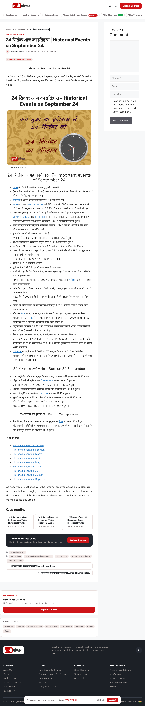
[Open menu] (6, 5)
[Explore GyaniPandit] (116, 5)
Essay (7, 631)
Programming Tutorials (120, 670)
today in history (15, 560)
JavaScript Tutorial (118, 678)
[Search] (109, 5)
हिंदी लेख (113, 686)
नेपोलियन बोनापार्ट (36, 204)
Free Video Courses (118, 682)
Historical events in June (27, 466)
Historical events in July (26, 470)
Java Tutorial (115, 674)
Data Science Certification (50, 670)
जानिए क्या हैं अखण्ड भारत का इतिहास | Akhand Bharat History (65, 573)
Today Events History (81, 556)
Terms (123, 701)
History (21, 626)
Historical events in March (27, 454)
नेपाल (23, 313)
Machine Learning (31, 15)
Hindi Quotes (51, 626)
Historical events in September (30, 479)
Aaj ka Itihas (15, 556)
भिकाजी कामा (47, 380)
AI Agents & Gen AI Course (80, 15)
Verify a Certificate (47, 686)
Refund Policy (9, 691)
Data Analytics (51, 15)
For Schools (79, 678)
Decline (100, 700)
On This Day (62, 556)
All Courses (44, 682)
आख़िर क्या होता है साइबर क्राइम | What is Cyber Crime (33, 566)
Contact (6, 674)
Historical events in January (28, 445)
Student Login (80, 674)
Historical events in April (26, 458)
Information (67, 626)
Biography (9, 626)
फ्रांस (15, 187)
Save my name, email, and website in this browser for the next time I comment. (125, 106)
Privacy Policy (9, 686)
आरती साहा (44, 393)
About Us (7, 670)
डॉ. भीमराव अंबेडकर (21, 216)
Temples (79, 626)
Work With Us (9, 678)
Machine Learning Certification (52, 674)
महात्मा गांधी (40, 216)
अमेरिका (16, 200)
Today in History (20, 29)
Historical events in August (28, 474)
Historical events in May (26, 462)
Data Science (11, 15)
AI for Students (112, 15)
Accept (112, 700)
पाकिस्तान (17, 351)
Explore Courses (131, 5)
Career (90, 626)
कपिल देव (32, 317)
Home (8, 29)
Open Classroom (81, 670)
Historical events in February (29, 449)
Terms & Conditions (12, 682)
